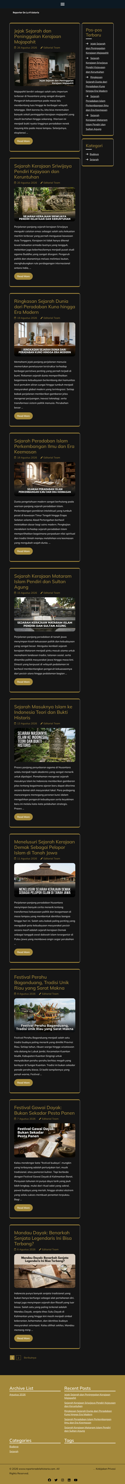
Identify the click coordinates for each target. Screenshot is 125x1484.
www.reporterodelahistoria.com (37, 1468)
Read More (23, 141)
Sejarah (94, 159)
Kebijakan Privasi (106, 1468)
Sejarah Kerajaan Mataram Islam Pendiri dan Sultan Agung (42, 581)
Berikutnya (30, 1357)
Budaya (94, 154)
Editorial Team (52, 47)
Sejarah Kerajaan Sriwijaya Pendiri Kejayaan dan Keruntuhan (43, 171)
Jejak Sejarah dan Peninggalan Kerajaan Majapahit (37, 36)
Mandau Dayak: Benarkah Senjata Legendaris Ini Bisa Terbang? (43, 1238)
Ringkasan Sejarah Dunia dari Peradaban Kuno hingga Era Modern (44, 306)
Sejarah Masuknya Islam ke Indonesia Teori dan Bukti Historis (43, 712)
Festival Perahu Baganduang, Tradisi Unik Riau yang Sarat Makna (41, 982)
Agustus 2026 (17, 1394)
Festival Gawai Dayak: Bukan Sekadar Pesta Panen (44, 1110)
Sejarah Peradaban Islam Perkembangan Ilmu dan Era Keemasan (44, 446)
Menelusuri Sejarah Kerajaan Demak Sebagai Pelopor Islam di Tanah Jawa (44, 847)
